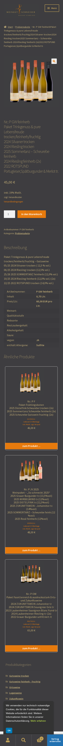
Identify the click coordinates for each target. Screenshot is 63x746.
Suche (24, 740)
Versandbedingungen (13, 201)
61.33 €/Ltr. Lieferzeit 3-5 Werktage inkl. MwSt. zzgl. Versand (31, 422)
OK (9, 730)
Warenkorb (37, 737)
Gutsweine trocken (19, 675)
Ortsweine (14, 687)
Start (10, 26)
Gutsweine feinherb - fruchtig (24, 681)
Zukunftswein (16, 698)
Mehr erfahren (38, 720)
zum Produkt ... (31, 446)
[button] (54, 61)
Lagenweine (15, 692)
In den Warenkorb (31, 214)
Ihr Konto (8, 740)
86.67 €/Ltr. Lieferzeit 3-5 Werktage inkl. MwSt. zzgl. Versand (31, 624)
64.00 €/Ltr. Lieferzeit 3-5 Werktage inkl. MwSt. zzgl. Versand (31, 526)
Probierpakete (22, 26)
